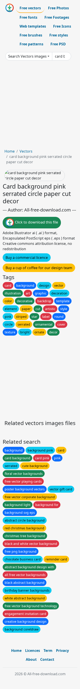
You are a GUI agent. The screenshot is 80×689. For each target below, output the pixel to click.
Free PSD (58, 44)
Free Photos (58, 8)
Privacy (62, 650)
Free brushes (31, 35)
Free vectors (30, 8)
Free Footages (56, 17)
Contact (47, 659)
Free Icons (62, 26)
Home (9, 151)
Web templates (33, 26)
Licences (32, 650)
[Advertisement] (40, 106)
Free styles (58, 35)
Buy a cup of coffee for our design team (39, 267)
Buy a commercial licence (27, 257)
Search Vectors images (27, 56)
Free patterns (31, 44)
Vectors (26, 151)
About (31, 659)
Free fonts (28, 17)
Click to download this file (36, 222)
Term (48, 650)
